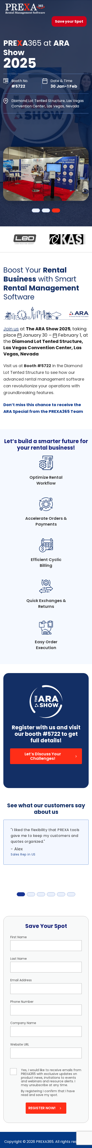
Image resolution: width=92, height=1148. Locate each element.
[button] (46, 756)
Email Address (21, 980)
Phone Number (21, 1002)
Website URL (19, 1044)
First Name (18, 937)
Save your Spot (69, 21)
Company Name (23, 1023)
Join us (11, 329)
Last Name (18, 959)
